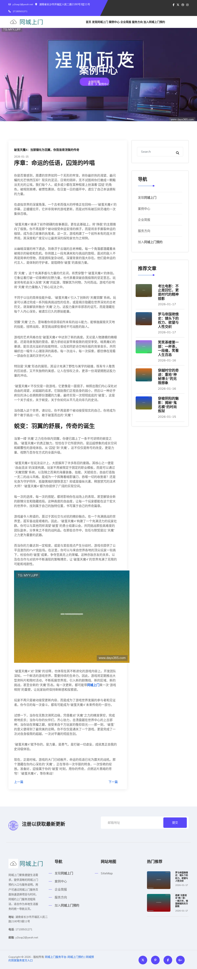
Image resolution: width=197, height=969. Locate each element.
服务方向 (137, 22)
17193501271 (20, 11)
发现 (100, 22)
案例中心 (114, 22)
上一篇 (18, 782)
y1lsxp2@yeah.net (23, 4)
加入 (154, 22)
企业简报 (125, 22)
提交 (175, 822)
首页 (88, 22)
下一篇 (113, 782)
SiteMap (107, 873)
